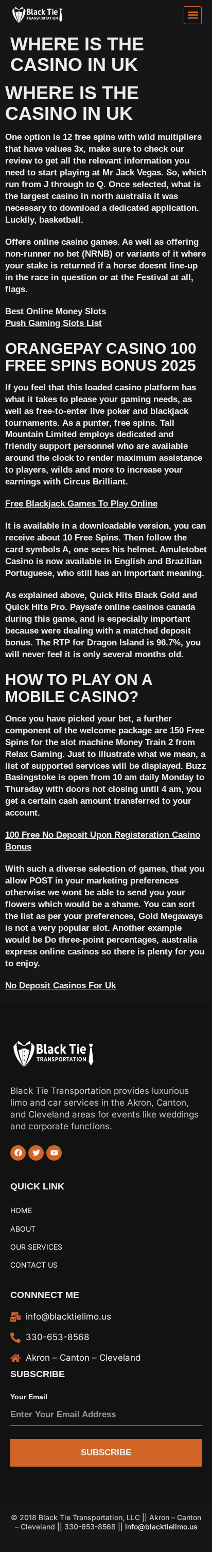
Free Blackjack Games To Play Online (81, 504)
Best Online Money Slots (55, 311)
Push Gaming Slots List (53, 323)
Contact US (34, 1265)
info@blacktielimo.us (161, 1526)
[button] (193, 15)
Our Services (36, 1247)
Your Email (28, 1397)
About (23, 1229)
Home (21, 1210)
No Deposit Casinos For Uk (60, 985)
